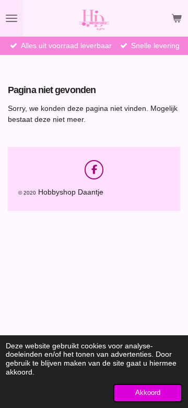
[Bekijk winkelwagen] (176, 18)
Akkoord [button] (147, 392)
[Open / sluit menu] (11, 18)
